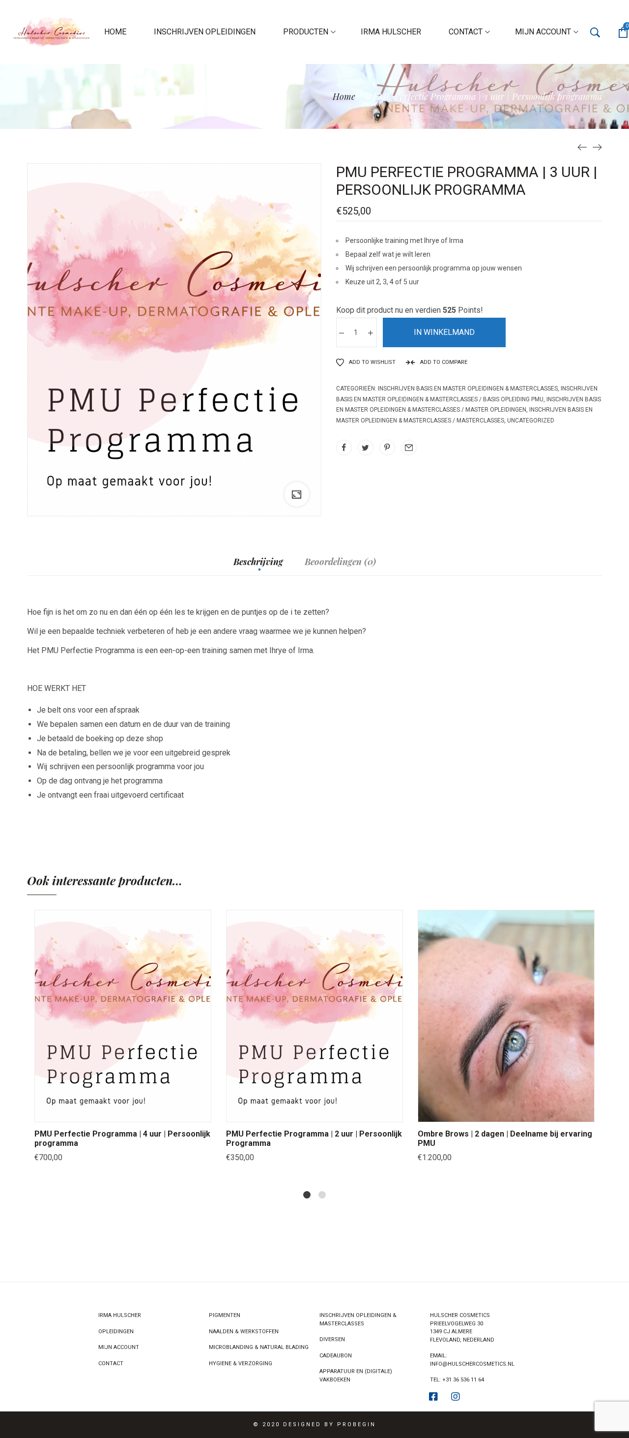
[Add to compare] (159, 1112)
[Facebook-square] (433, 1397)
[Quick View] (110, 1112)
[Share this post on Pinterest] (387, 447)
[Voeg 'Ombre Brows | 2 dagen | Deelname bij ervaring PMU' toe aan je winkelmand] (469, 1112)
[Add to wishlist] (135, 1112)
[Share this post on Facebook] (344, 447)
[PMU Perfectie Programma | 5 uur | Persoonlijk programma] (597, 146)
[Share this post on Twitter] (365, 447)
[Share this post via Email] (409, 447)
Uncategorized (530, 420)
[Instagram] (455, 1397)
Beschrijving (258, 562)
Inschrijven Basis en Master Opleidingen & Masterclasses (468, 388)
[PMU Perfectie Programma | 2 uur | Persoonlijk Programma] (582, 146)
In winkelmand (444, 332)
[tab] (258, 566)
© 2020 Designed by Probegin (314, 1424)
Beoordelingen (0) (340, 562)
